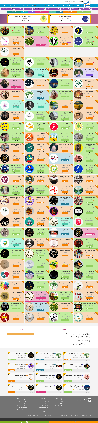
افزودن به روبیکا (90, 32)
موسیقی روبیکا (90, 220)
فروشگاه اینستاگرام (90, 231)
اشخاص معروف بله (41, 103)
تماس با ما (7, 6)
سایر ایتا (66, 29)
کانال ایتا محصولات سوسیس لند (40, 208)
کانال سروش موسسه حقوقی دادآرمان (65, 197)
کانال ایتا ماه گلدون (16, 48)
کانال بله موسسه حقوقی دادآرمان (65, 218)
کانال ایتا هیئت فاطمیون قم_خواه (40, 240)
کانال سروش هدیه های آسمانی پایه (40, 303)
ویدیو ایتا (17, 209)
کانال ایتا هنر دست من (16, 91)
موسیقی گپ (90, 71)
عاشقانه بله (41, 71)
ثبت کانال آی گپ (44, 405)
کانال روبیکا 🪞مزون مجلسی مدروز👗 (65, 59)
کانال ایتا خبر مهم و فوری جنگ (16, 314)
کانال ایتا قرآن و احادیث (89, 59)
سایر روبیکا (17, 29)
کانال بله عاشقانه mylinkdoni (40, 69)
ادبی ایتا (17, 262)
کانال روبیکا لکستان (89, 134)
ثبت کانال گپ (45, 403)
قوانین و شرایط (59, 398)
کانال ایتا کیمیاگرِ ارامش (65, 102)
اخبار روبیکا (90, 273)
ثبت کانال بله (45, 409)
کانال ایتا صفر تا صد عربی (16, 176)
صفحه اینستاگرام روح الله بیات (16, 80)
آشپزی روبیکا (90, 199)
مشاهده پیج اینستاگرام (40, 44)
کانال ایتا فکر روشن (89, 91)
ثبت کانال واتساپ (44, 411)
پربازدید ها (24, 6)
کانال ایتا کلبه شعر (16, 261)
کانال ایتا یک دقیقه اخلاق (90, 314)
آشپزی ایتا (42, 209)
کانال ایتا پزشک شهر (16, 271)
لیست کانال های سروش (22, 398)
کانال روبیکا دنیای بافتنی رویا (65, 91)
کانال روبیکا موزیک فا (65, 123)
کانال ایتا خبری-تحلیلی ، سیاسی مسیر (89, 102)
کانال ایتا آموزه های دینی (65, 165)
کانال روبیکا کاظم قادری (16, 303)
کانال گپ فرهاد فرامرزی (89, 69)
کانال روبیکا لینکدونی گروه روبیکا (89, 165)
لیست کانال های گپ (23, 403)
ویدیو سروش (66, 231)
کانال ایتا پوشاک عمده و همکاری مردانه (65, 38)
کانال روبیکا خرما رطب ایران (65, 293)
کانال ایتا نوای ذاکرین (89, 293)
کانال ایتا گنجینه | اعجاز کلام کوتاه (16, 282)
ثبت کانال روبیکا (44, 400)
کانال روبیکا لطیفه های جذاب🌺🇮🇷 (65, 314)
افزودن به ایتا (65, 32)
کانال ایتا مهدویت (40, 144)
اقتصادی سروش (42, 94)
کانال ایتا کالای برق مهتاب (89, 176)
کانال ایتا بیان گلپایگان (65, 187)
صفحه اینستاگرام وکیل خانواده (41, 293)
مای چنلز (85, 399)
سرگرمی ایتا (66, 147)
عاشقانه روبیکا (17, 135)
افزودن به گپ (89, 75)
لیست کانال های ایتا (23, 402)
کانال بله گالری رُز (16, 102)
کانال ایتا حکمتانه (40, 155)
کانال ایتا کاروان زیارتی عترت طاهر (16, 293)
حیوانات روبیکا (90, 305)
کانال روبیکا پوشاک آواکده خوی (16, 59)
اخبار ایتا (90, 104)
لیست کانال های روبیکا (22, 400)
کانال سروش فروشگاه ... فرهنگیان (40, 91)
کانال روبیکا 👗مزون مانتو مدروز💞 (16, 187)
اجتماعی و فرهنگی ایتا (17, 50)
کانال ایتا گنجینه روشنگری (65, 208)
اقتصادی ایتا (66, 284)
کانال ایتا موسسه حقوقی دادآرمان (16, 219)
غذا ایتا (66, 262)
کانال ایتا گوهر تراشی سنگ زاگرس (16, 144)
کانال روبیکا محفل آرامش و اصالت (40, 261)
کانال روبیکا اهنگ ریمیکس (65, 271)
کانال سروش (60, 6)
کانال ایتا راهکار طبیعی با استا (89, 112)
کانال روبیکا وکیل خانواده (41, 250)
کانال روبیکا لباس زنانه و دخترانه (16, 123)
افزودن (77, 6)
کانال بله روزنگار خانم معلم (16, 240)
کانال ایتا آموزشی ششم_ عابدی (40, 176)
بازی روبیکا (91, 242)
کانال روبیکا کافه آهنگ (89, 218)
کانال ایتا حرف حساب (16, 208)
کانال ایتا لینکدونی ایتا (40, 134)
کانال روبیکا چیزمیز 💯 (89, 38)
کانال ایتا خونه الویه (65, 261)
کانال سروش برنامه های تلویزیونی (53, 8)
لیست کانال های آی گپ (22, 405)
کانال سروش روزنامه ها (85, 8)
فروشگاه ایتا (66, 40)
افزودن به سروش (40, 97)
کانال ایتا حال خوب (65, 27)
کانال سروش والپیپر (65, 8)
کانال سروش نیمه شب (65, 229)
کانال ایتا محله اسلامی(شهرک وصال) (89, 80)
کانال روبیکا (33, 6)
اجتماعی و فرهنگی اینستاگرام (40, 39)
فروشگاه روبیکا (66, 62)
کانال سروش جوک (28, 8)
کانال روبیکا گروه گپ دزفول (40, 27)
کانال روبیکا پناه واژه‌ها (40, 229)
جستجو (15, 6)
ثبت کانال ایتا (45, 402)
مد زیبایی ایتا (66, 252)
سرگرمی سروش (66, 156)
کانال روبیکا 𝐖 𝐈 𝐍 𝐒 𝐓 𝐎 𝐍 (89, 261)
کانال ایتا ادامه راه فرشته (16, 112)
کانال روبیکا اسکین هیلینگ (16, 69)
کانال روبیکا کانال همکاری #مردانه (90, 144)
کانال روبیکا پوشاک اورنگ (41, 112)
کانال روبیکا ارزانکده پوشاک (16, 229)
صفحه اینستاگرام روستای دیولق (40, 38)
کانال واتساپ (14, 12)
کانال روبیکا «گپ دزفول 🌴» (65, 80)
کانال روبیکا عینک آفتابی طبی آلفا (40, 59)
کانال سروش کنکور (75, 8)
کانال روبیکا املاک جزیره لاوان (41, 282)
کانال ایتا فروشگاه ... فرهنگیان (65, 282)
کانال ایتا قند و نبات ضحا (65, 240)
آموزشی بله (66, 220)
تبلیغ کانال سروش (18, 8)
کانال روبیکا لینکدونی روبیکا (40, 165)
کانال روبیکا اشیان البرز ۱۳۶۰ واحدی (65, 113)
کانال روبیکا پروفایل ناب (16, 134)
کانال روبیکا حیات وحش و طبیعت (89, 303)
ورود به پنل (20, 334)
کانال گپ (42, 6)
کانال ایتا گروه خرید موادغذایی (65, 69)
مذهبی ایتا (91, 61)
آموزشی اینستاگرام (41, 294)
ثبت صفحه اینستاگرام (43, 407)
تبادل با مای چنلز (58, 405)
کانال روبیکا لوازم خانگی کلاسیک (16, 165)
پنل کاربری (69, 6)
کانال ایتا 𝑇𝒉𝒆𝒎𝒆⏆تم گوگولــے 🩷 (65, 144)
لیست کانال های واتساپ (22, 409)
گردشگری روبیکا (91, 135)
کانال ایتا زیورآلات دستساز (65, 250)
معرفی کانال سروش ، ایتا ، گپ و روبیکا (73, 1)
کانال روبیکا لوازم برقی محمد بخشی (40, 123)
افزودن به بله (40, 75)
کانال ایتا (50, 6)
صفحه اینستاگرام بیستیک (90, 229)
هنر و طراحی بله (17, 103)
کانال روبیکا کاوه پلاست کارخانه (89, 123)
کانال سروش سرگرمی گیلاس (65, 155)
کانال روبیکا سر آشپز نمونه (90, 197)
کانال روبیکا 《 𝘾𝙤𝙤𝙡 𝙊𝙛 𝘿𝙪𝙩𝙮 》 (89, 240)
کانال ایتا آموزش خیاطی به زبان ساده (16, 197)
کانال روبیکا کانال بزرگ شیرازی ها (65, 134)
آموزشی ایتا (41, 178)
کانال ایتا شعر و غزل (89, 282)
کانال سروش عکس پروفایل (39, 8)
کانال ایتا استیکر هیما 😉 (40, 197)
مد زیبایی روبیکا (17, 71)
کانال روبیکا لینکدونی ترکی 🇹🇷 (16, 27)
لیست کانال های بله (23, 407)
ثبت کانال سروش (44, 398)
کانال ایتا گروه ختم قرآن (65, 176)
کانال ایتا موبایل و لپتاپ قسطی (16, 155)
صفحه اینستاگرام (42, 12)
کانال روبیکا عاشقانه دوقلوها (40, 187)
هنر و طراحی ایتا (17, 93)
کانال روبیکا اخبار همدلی (89, 271)
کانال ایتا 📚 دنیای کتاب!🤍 (16, 38)
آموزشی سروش (66, 200)
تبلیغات (60, 403)
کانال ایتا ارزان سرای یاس (89, 250)
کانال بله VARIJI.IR (40, 102)
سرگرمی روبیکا (41, 29)
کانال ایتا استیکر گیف (40, 218)
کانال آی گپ (24, 12)
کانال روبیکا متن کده (90, 208)
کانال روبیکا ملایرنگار (90, 27)
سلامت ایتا (91, 114)
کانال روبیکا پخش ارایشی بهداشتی (90, 155)
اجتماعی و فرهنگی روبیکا (90, 29)
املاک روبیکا (41, 284)
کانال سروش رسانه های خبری (7, 8)
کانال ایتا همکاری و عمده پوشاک (40, 80)
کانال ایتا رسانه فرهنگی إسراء (40, 314)
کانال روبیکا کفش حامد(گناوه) (40, 271)
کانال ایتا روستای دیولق (65, 303)
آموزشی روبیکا (41, 231)
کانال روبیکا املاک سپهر (16, 250)
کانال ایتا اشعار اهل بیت (89, 187)
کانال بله (52, 12)
